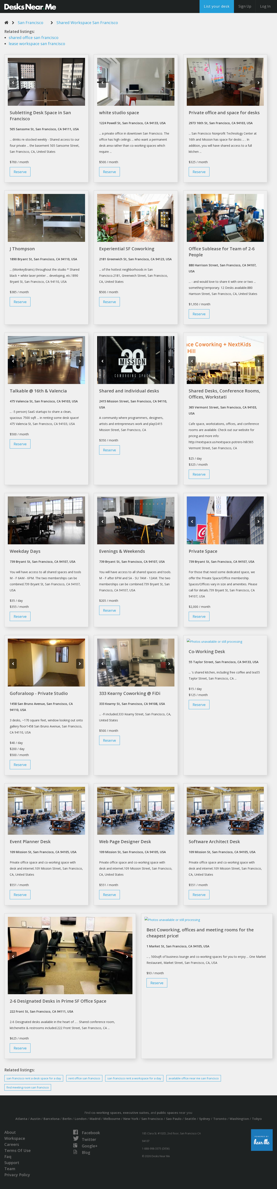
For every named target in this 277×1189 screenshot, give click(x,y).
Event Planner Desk (30, 841)
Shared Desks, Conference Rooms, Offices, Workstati (224, 394)
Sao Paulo (174, 1118)
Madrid (95, 1118)
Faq (7, 1156)
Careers (11, 1144)
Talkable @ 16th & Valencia (38, 391)
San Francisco (30, 22)
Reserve (20, 171)
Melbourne (111, 1118)
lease (37, 43)
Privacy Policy (17, 1174)
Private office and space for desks (224, 112)
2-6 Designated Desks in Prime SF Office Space (58, 1001)
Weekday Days (25, 551)
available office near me (194, 1078)
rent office (84, 1078)
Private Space (203, 551)
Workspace (14, 1138)
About (10, 1132)
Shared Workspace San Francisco (87, 22)
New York (130, 1118)
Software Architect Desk (214, 841)
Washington (239, 1118)
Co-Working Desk (207, 651)
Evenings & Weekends (122, 551)
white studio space (119, 112)
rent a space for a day (33, 1078)
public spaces (167, 1112)
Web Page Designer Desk (125, 841)
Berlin (67, 1118)
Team (9, 1168)
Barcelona (51, 1118)
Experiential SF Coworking (126, 249)
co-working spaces (106, 1112)
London (81, 1118)
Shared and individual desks (129, 391)
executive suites (136, 1112)
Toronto (220, 1118)
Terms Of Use (17, 1150)
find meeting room (27, 1087)
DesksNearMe (30, 6)
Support (11, 1162)
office (33, 37)
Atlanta (21, 1118)
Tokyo (257, 1118)
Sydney (204, 1118)
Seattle (190, 1118)
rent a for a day (134, 1078)
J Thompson (22, 249)
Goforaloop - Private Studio (39, 693)
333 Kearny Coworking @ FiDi (129, 693)
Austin (35, 1118)
